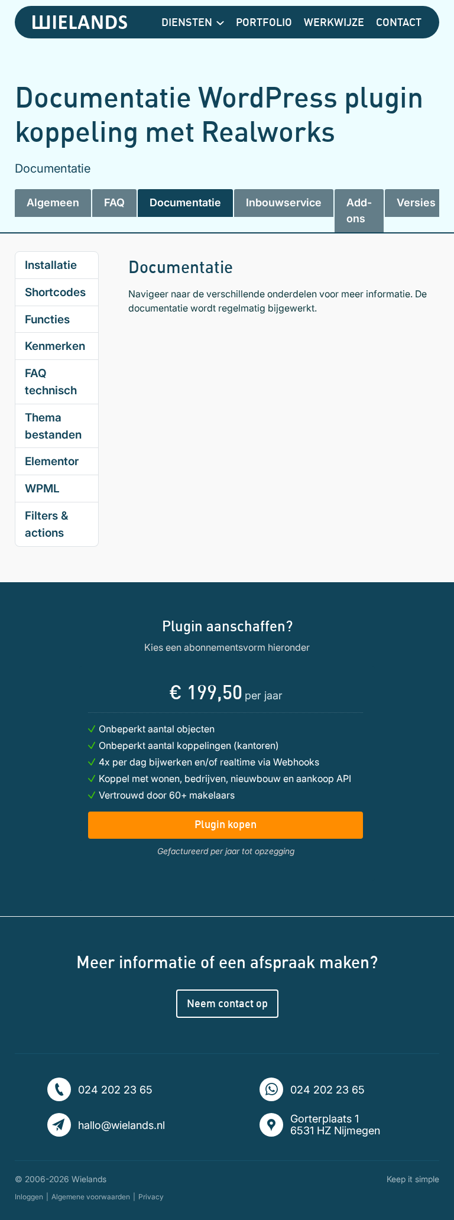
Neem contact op (227, 1003)
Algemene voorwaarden (90, 1196)
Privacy (151, 1196)
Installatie (51, 265)
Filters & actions (46, 524)
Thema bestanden (53, 426)
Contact (398, 21)
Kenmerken (55, 346)
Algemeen (53, 202)
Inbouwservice (284, 202)
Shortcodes (55, 292)
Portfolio (264, 21)
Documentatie (185, 202)
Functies (47, 319)
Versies (416, 202)
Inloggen (29, 1196)
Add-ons (359, 210)
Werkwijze (334, 21)
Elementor (52, 461)
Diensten (186, 21)
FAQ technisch (51, 381)
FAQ (114, 202)
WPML (42, 488)
